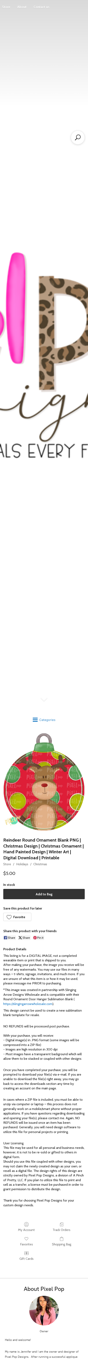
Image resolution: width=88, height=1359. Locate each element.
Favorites (26, 1244)
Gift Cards (26, 1259)
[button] (17, 917)
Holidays (22, 864)
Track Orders (61, 1230)
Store (7, 864)
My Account (26, 1230)
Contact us (42, 7)
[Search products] (77, 137)
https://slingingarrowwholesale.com (27, 1004)
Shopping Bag (61, 1244)
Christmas (40, 864)
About (22, 7)
